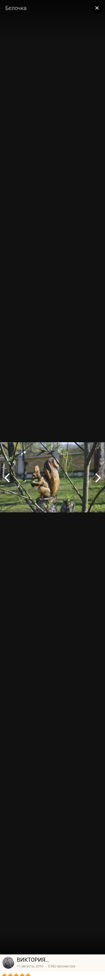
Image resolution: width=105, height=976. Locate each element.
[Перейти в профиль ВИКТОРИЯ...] (8, 963)
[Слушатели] (98, 477)
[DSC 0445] (7, 477)
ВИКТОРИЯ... (33, 960)
